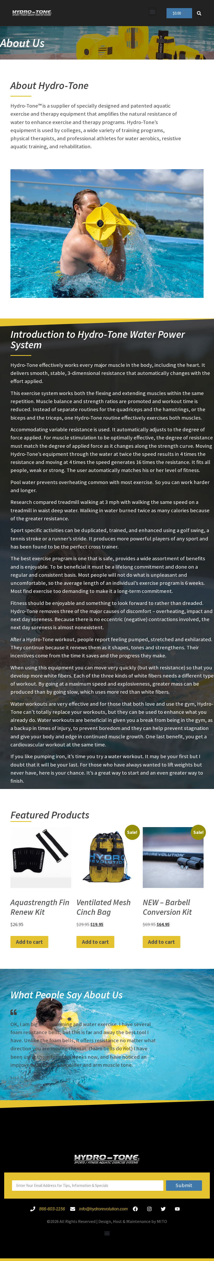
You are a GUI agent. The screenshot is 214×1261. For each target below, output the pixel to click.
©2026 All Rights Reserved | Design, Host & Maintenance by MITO (107, 1221)
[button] (152, 12)
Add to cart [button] (29, 942)
